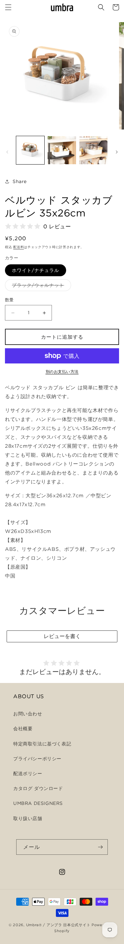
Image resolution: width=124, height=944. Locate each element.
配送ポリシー (27, 773)
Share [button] (20, 181)
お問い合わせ (27, 713)
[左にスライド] (7, 152)
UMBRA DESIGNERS (38, 803)
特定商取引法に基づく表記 (42, 743)
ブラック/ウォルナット (40, 286)
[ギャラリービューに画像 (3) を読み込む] (93, 150)
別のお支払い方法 (62, 371)
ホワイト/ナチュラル (35, 270)
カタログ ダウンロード (38, 788)
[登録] (100, 847)
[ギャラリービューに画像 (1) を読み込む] (30, 150)
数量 (9, 299)
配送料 (18, 247)
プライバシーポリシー (37, 758)
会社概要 (22, 728)
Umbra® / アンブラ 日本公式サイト (58, 925)
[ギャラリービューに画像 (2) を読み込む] (62, 150)
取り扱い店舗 (27, 818)
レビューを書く (62, 636)
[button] (8, 7)
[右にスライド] (116, 152)
